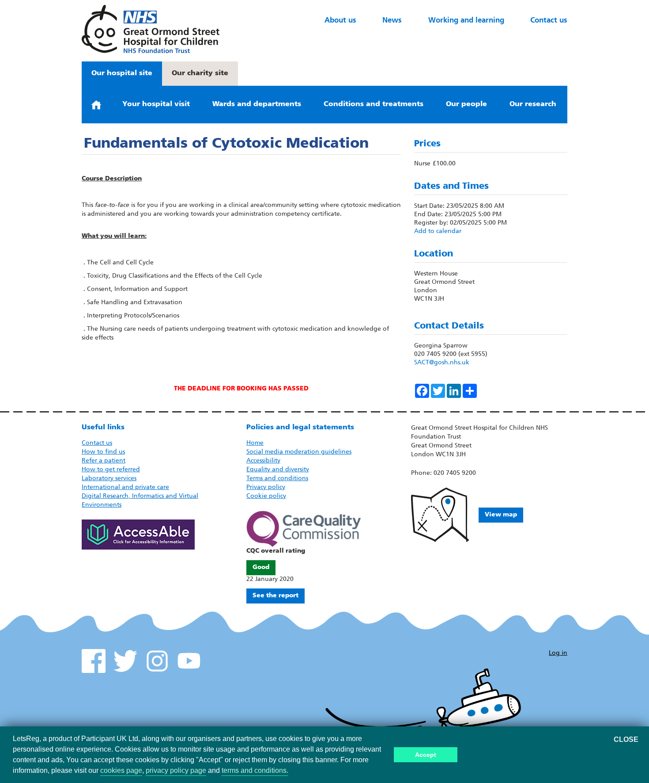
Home (255, 443)
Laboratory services (109, 478)
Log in (558, 653)
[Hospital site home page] (150, 29)
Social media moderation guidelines (298, 452)
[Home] (96, 104)
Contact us (548, 20)
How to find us (103, 452)
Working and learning (466, 20)
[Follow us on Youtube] (189, 661)
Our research (532, 104)
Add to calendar (437, 231)
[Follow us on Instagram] (157, 661)
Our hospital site (121, 73)
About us (340, 20)
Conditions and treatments (373, 104)
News (392, 20)
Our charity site (200, 73)
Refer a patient (103, 461)
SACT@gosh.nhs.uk (441, 362)
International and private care (125, 487)
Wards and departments (256, 104)
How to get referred (111, 469)
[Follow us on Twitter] (125, 661)
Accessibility (263, 461)
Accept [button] (425, 754)
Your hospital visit (156, 104)
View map (501, 515)
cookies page (121, 770)
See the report (275, 595)
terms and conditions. (255, 770)
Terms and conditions (277, 478)
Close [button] (626, 739)
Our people (466, 104)
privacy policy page (176, 770)
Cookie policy (266, 496)
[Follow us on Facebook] (94, 661)
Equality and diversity (277, 469)
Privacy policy (265, 487)
